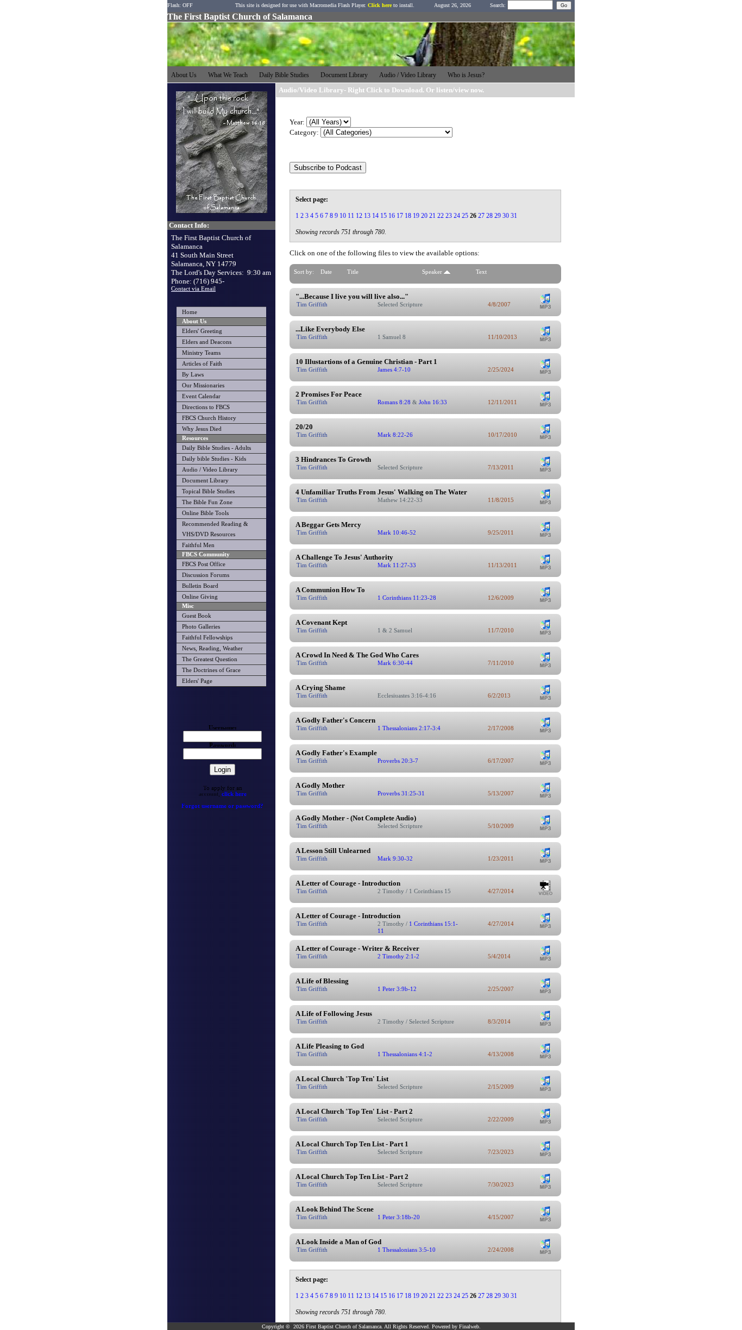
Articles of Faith (202, 364)
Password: (222, 745)
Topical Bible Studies (208, 491)
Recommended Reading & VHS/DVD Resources (215, 529)
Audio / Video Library (210, 470)
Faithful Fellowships (207, 638)
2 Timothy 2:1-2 (398, 956)
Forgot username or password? (222, 806)
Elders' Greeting (202, 331)
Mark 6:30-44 (395, 663)
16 (391, 215)
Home (189, 312)
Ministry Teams (201, 353)
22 (440, 215)
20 (424, 215)
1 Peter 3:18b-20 (399, 1217)
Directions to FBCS (206, 407)
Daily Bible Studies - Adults (216, 448)
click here (234, 794)
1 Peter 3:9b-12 (397, 989)
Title (353, 271)
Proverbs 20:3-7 (398, 760)
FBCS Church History (209, 418)
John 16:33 (433, 402)
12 (359, 215)
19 (416, 215)
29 (497, 215)
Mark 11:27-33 (397, 565)
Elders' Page (197, 681)
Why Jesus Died (202, 429)
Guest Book (196, 616)
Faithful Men (198, 545)
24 (457, 215)
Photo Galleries (201, 627)
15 (383, 215)
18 (408, 215)
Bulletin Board (200, 586)
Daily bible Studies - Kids (214, 459)
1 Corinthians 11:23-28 (407, 597)
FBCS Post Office (203, 564)
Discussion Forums (205, 575)
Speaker (433, 271)
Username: (223, 728)
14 (375, 215)
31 (514, 215)
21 (432, 215)
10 (342, 215)
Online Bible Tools (205, 513)
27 (481, 215)
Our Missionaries (203, 385)
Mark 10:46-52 (397, 532)
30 (505, 215)
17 (400, 215)
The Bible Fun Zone (207, 502)
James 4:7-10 (394, 369)
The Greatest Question (209, 659)
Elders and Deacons (206, 342)
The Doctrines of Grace (211, 670)
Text (481, 271)
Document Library (205, 481)
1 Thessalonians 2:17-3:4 (409, 728)
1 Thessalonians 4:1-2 (405, 1054)
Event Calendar (201, 396)
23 (448, 215)
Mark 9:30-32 (395, 858)
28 (489, 215)
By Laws (193, 375)
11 (351, 215)
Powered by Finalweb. (456, 1326)
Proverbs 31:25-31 (401, 793)
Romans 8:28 (394, 402)
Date (326, 271)
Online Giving (200, 597)
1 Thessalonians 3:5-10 (407, 1249)
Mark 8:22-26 (395, 434)
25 (465, 215)
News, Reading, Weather (212, 648)
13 (367, 215)
